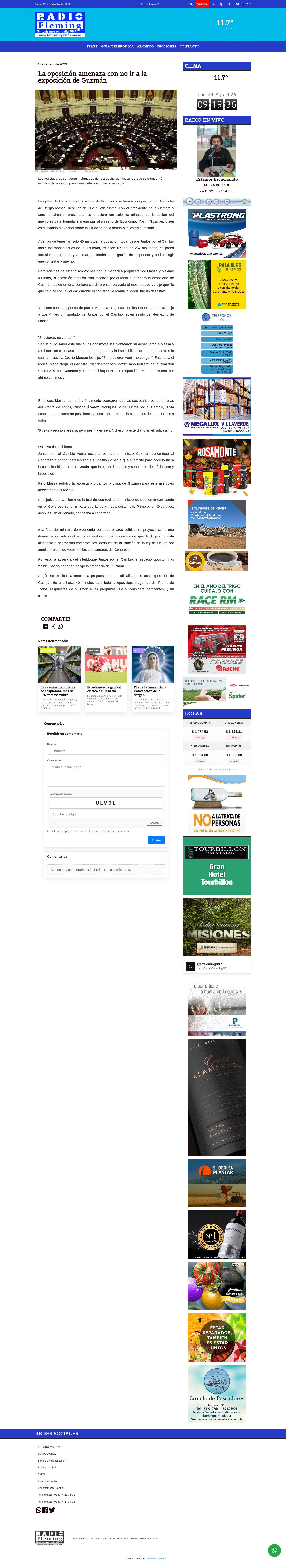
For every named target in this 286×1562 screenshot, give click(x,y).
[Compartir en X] (53, 627)
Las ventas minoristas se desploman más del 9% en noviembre (58, 691)
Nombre (51, 744)
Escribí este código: (61, 793)
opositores (107, 55)
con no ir (151, 55)
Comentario (54, 760)
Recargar (155, 822)
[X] (221, 4)
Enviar (156, 840)
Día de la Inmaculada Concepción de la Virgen (150, 691)
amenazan (130, 55)
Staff (92, 46)
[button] (191, 4)
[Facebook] (229, 4)
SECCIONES (166, 46)
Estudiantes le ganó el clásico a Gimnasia (104, 689)
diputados (180, 55)
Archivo (145, 46)
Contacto (190, 46)
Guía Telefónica (117, 46)
